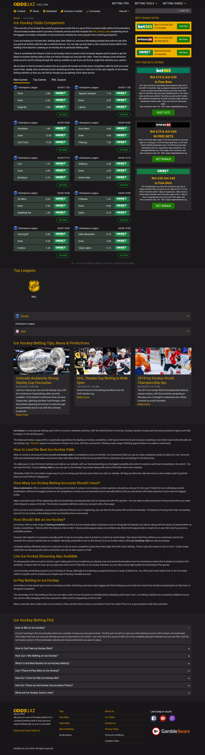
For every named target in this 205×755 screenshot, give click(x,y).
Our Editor (110, 717)
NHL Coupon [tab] (59, 79)
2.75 (109, 234)
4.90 (109, 128)
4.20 (48, 100)
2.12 (109, 248)
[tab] (102, 628)
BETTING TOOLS (144, 3)
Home (17, 18)
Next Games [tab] (20, 79)
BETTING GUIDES (173, 3)
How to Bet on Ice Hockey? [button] (30, 627)
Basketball (51, 11)
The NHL (34, 443)
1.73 (109, 93)
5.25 (48, 199)
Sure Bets (64, 717)
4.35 (109, 170)
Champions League (25, 323)
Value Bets (64, 723)
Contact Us (110, 723)
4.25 (109, 100)
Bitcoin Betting (66, 729)
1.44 (48, 248)
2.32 (109, 177)
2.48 (109, 164)
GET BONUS (163, 159)
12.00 (48, 135)
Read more (22, 414)
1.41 (109, 199)
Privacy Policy (112, 729)
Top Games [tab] (39, 79)
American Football (73, 11)
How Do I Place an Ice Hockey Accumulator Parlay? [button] (44, 685)
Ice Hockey (95, 11)
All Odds (63, 114)
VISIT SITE (163, 112)
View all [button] (123, 11)
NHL (34, 296)
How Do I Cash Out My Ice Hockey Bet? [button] (37, 678)
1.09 (48, 128)
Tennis (36, 11)
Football (21, 11)
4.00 (109, 107)
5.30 (48, 234)
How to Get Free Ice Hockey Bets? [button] (34, 648)
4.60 (48, 170)
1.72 (48, 164)
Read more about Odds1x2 (27, 730)
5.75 (109, 212)
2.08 (48, 107)
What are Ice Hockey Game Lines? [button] (34, 692)
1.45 (48, 212)
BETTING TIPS (120, 3)
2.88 (48, 93)
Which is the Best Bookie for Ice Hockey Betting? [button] (42, 663)
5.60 (109, 206)
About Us (109, 711)
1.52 (109, 142)
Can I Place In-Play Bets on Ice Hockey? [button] (37, 670)
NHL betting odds (101, 31)
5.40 (48, 206)
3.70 (48, 177)
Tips (61, 711)
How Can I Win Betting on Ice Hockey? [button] (36, 655)
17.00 (48, 142)
